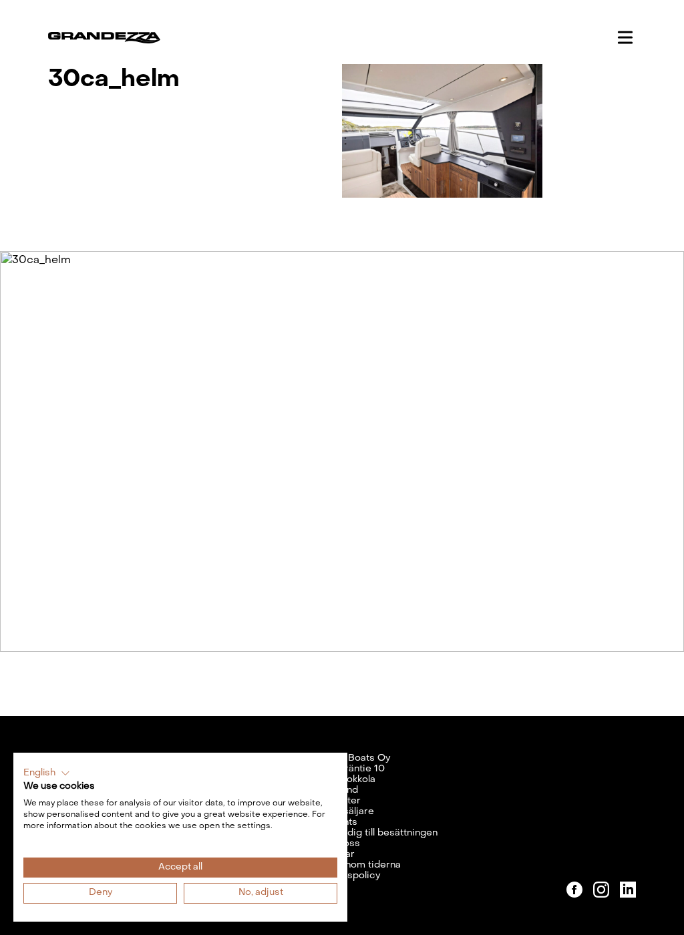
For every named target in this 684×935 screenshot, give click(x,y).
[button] (46, 773)
